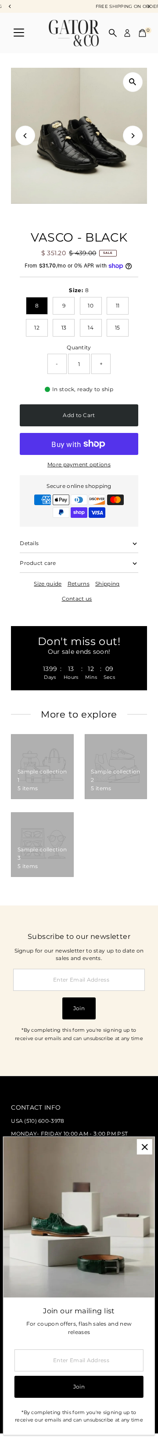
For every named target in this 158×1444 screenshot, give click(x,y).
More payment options (79, 464)
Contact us (77, 598)
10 (90, 305)
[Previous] (25, 136)
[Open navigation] (19, 33)
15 (117, 327)
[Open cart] (142, 33)
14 (90, 327)
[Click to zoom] (133, 82)
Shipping (107, 583)
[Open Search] (113, 33)
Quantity (79, 347)
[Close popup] (144, 1146)
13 (64, 327)
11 (118, 305)
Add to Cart (79, 415)
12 (37, 327)
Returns (79, 583)
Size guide (47, 583)
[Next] (133, 136)
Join (79, 1008)
